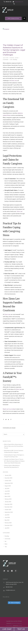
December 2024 (8, 504)
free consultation (13, 18)
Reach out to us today (9, 409)
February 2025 (8, 499)
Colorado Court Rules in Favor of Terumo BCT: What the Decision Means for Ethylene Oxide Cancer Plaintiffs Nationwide (14, 461)
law (5, 541)
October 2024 (8, 509)
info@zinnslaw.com (19, 1)
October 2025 (8, 480)
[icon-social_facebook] (15, 570)
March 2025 (7, 496)
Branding (15, 59)
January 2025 (8, 501)
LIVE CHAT (6, 629)
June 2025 (7, 491)
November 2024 (8, 507)
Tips (6, 546)
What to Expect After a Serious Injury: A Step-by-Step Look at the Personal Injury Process (13, 446)
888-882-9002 (8, 1)
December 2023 (8, 525)
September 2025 (9, 483)
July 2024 (7, 514)
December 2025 (8, 478)
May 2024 (7, 520)
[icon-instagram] (12, 570)
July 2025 (7, 488)
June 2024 (7, 517)
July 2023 (7, 528)
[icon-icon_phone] (4, 1)
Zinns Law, (7, 314)
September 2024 (9, 512)
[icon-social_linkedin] (8, 570)
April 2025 (7, 493)
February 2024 (8, 522)
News (6, 544)
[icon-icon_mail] (13, 1)
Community (7, 538)
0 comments (5, 59)
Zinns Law (14, 80)
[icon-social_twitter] (4, 570)
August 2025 (8, 485)
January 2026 (8, 475)
